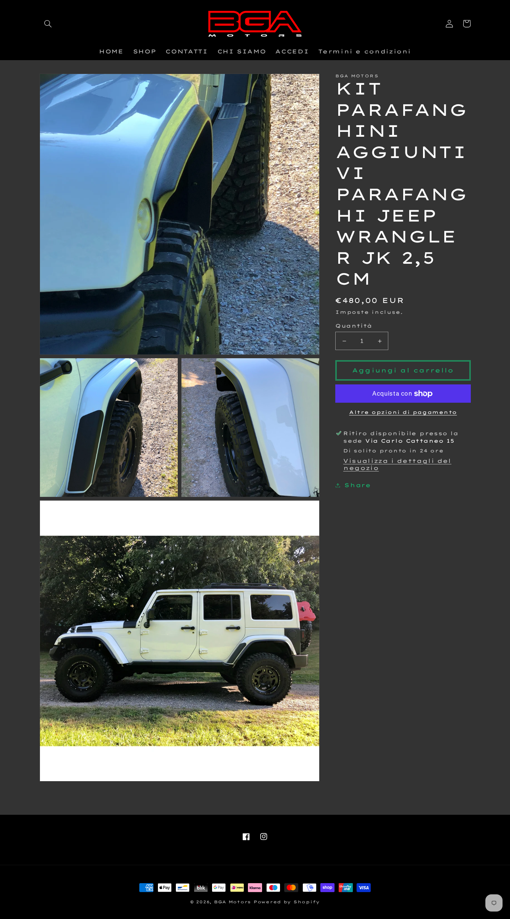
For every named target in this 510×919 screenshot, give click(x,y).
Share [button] (357, 485)
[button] (48, 23)
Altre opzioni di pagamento (403, 412)
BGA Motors (232, 901)
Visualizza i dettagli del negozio (397, 464)
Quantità (353, 325)
